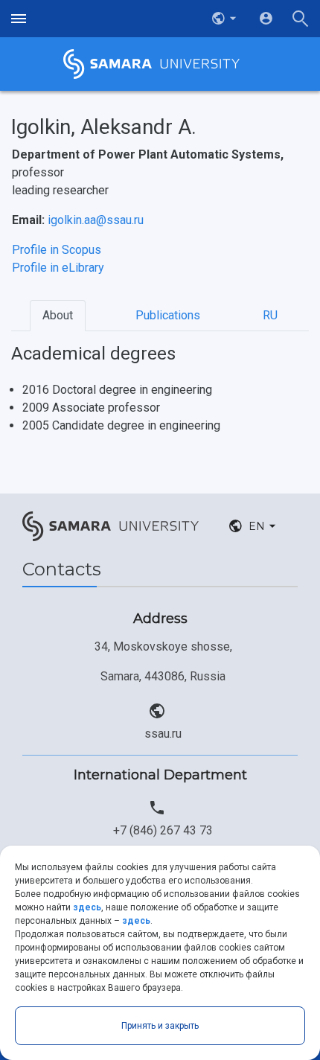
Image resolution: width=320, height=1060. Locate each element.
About (57, 315)
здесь (87, 907)
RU (270, 315)
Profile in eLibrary (58, 268)
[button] (225, 18)
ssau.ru (163, 734)
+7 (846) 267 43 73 (163, 830)
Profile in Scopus (56, 250)
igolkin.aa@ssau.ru (96, 220)
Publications (167, 315)
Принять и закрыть (160, 1026)
